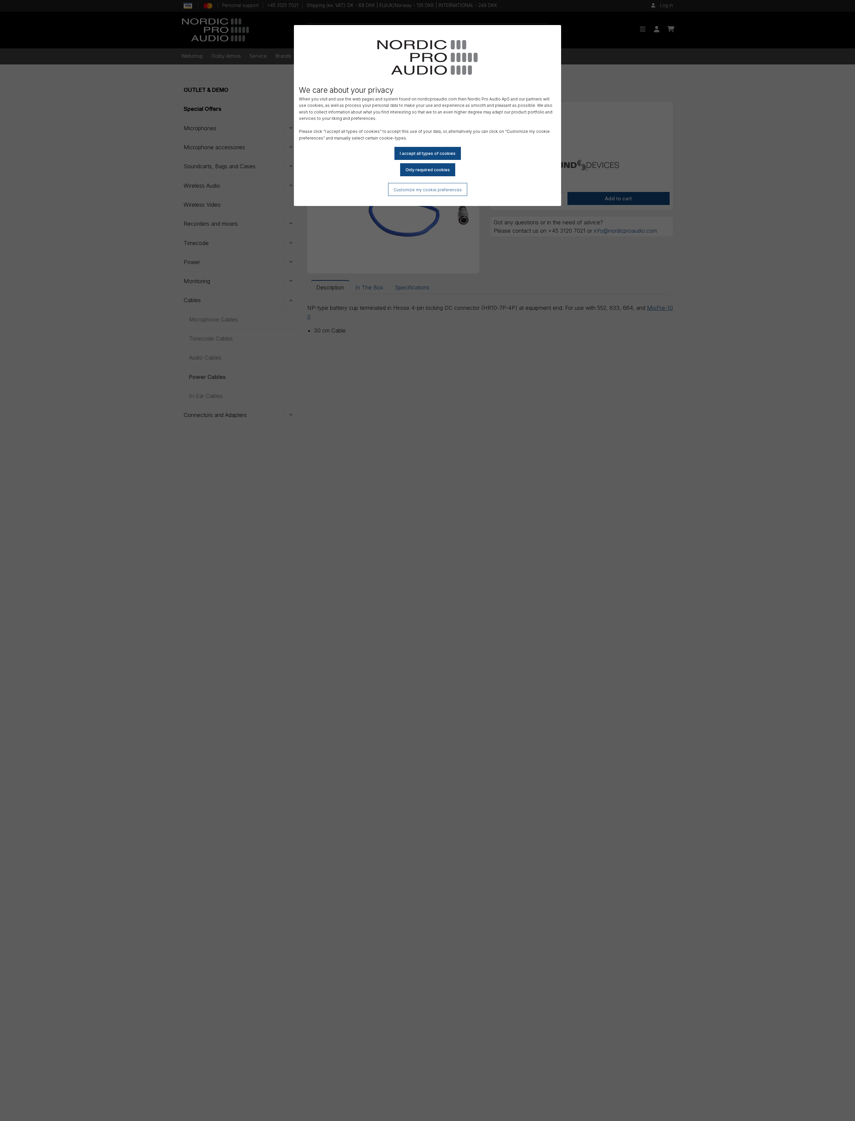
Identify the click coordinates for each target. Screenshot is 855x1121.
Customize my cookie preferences (427, 189)
